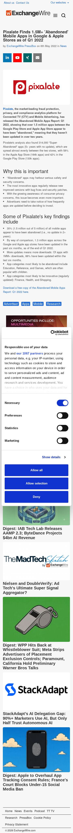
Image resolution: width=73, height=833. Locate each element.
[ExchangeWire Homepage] (28, 13)
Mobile (38, 304)
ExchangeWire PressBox (21, 46)
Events (28, 811)
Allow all (36, 470)
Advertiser (11, 304)
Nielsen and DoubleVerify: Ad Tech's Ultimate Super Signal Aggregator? (31, 588)
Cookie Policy (42, 818)
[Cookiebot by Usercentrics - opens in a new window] (51, 332)
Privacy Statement (16, 824)
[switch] (62, 415)
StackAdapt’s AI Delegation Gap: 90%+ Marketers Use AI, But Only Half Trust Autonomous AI (35, 718)
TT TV (50, 811)
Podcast (39, 811)
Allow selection (36, 483)
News (63, 46)
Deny (36, 496)
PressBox (25, 818)
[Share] (7, 57)
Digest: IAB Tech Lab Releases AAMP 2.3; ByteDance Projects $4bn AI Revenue (32, 533)
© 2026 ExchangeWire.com (20, 830)
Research (54, 304)
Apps (25, 304)
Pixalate (8, 109)
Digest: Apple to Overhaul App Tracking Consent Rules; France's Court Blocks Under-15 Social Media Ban (35, 782)
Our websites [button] (59, 2)
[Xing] (27, 57)
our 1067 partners (29, 353)
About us (9, 2)
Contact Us (22, 2)
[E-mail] (37, 57)
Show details (51, 457)
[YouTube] (17, 57)
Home (9, 811)
